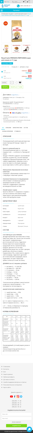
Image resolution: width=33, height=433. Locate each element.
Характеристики (17, 127)
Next (28, 49)
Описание (8, 127)
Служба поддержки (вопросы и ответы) (14, 382)
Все (3, 127)
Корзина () (27, 0)
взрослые (20, 217)
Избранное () (23, 0)
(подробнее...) (15, 95)
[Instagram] (17, 396)
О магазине (6, 366)
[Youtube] (11, 396)
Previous (3, 49)
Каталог (16, 10)
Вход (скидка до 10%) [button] (31, 0)
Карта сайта (7, 387)
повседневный (22, 214)
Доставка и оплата (8, 379)
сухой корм (21, 205)
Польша (26, 226)
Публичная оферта (8, 377)
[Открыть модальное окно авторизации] (20, 82)
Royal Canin (21, 208)
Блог (4, 372)
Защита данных (8, 374)
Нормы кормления (7, 131)
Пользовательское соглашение (12, 385)
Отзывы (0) (17, 131)
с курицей (20, 220)
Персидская (21, 223)
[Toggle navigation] (1, 1)
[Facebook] (14, 396)
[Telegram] (21, 396)
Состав (26, 127)
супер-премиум (22, 211)
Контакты (6, 369)
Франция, (21, 226)
